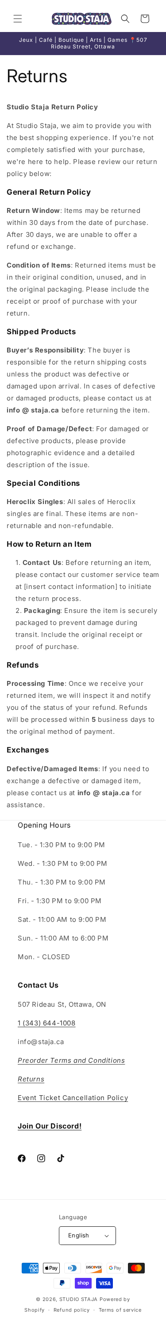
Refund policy (72, 1310)
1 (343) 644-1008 (47, 1023)
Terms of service (120, 1310)
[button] (17, 18)
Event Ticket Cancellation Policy (73, 1097)
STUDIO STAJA (78, 1299)
